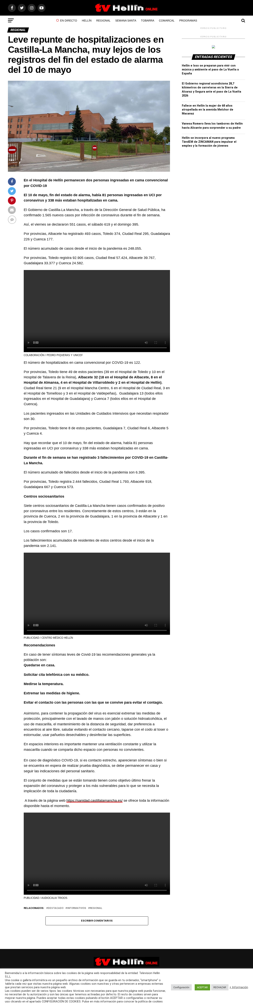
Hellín (87, 20)
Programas (188, 20)
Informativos (76, 908)
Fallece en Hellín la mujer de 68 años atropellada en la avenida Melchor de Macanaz (207, 109)
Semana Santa (125, 20)
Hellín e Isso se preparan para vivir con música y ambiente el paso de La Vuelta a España (210, 69)
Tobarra (147, 20)
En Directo (68, 20)
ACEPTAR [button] (202, 987)
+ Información (238, 987)
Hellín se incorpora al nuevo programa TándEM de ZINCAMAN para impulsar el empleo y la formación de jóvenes (209, 141)
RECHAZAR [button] (219, 987)
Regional (103, 20)
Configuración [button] (181, 987)
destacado (55, 908)
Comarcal (167, 20)
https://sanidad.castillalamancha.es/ (94, 801)
